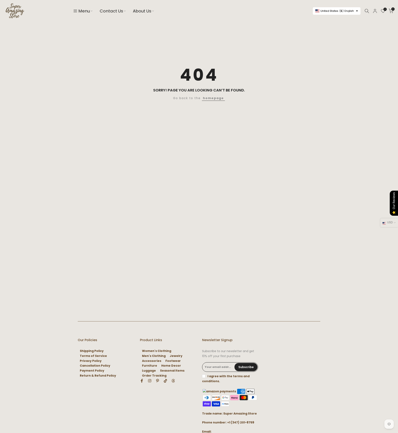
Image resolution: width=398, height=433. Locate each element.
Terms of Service (93, 356)
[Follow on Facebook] (142, 380)
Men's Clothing (154, 356)
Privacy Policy (91, 361)
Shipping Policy (92, 351)
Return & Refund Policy (98, 376)
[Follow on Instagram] (150, 380)
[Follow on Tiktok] (165, 380)
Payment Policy (92, 371)
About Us (142, 11)
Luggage (149, 371)
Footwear (173, 361)
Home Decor (171, 366)
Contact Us (111, 11)
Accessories (151, 361)
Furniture (149, 366)
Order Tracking (154, 376)
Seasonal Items (172, 371)
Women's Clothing (156, 351)
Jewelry (176, 356)
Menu (84, 11)
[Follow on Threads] (173, 380)
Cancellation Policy (95, 366)
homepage (213, 98)
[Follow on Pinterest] (157, 380)
